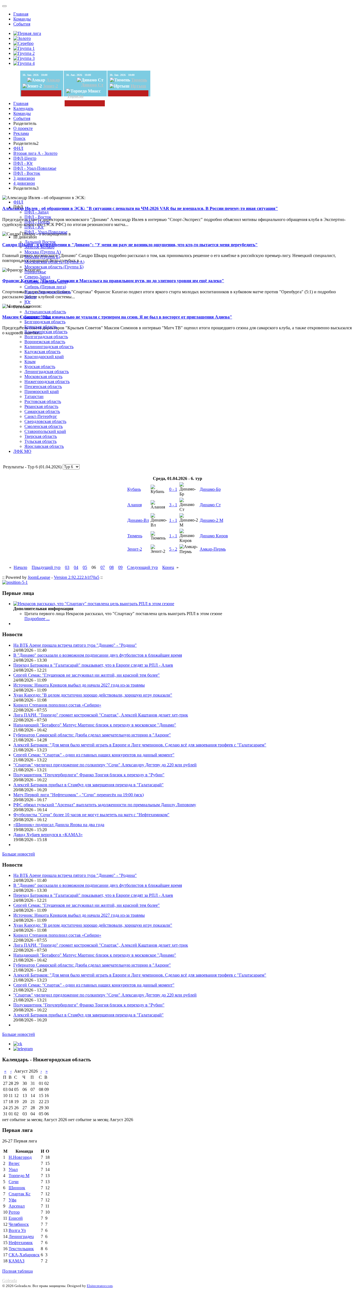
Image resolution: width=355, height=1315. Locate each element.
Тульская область (40, 441)
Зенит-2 (50, 86)
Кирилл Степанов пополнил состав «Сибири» (57, 705)
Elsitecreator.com (100, 1286)
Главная (20, 14)
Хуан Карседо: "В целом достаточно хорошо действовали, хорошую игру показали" (92, 695)
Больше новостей (18, 854)
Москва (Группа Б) (42, 257)
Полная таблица (17, 1271)
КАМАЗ (16, 1261)
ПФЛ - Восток (26, 173)
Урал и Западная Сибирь (47, 291)
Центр (30, 296)
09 (120, 567)
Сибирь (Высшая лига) (46, 281)
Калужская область (42, 351)
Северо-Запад (37, 276)
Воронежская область (44, 341)
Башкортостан (37, 316)
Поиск (19, 138)
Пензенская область (43, 386)
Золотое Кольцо (39, 247)
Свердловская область (45, 421)
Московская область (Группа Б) (53, 266)
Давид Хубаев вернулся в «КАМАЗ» (48, 834)
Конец (168, 567)
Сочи (14, 1181)
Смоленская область (43, 426)
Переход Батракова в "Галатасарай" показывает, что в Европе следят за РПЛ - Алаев (93, 665)
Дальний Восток (40, 242)
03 (67, 567)
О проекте (23, 128)
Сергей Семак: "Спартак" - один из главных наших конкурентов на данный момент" (93, 754)
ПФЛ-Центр (24, 158)
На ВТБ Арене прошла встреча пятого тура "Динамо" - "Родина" (75, 645)
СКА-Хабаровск (24, 1254)
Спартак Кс (20, 1193)
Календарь (23, 108)
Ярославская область (44, 446)
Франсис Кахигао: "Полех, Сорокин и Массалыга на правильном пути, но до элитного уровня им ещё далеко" (113, 280)
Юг (27, 301)
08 (111, 567)
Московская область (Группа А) (54, 262)
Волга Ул (17, 1230)
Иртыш (138, 86)
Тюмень (139, 80)
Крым (30, 361)
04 (76, 567)
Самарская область (42, 411)
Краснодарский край (44, 356)
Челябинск (19, 1224)
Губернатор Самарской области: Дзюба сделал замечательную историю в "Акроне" (92, 735)
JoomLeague (39, 577)
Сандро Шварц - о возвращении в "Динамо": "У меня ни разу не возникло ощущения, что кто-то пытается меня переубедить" (130, 244)
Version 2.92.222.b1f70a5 (76, 577)
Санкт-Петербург (40, 416)
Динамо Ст (92, 85)
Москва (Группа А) (42, 252)
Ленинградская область (46, 371)
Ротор (14, 1212)
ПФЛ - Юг (23, 163)
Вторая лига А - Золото (35, 153)
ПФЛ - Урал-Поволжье (34, 168)
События (21, 24)
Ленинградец (21, 1236)
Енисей (16, 1218)
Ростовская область (42, 401)
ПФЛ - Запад (36, 212)
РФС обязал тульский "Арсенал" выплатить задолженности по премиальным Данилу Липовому (104, 804)
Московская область (43, 376)
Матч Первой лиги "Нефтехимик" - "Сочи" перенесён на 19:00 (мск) (78, 794)
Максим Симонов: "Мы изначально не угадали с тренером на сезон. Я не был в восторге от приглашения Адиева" (117, 317)
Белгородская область (44, 321)
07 (102, 567)
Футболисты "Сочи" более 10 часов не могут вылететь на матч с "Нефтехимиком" (91, 814)
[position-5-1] (15, 582)
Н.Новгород (20, 1157)
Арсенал (17, 1206)
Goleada (9, 1280)
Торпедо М (19, 1175)
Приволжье (35, 271)
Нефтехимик (21, 1242)
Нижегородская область (47, 381)
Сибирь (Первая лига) (45, 286)
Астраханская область (45, 311)
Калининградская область (48, 346)
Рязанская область (41, 406)
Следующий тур (142, 567)
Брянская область (40, 326)
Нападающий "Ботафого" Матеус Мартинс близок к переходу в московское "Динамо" (94, 725)
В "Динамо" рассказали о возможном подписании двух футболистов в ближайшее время (97, 655)
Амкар (53, 80)
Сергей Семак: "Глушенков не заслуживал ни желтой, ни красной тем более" (86, 675)
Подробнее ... (37, 618)
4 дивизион (24, 183)
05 (85, 567)
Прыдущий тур (46, 567)
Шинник (17, 1187)
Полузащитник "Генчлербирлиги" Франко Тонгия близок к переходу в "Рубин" (88, 774)
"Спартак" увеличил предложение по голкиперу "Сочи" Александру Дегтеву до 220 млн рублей (105, 764)
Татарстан (34, 396)
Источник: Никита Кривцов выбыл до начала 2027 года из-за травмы (79, 685)
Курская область (39, 366)
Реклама (21, 133)
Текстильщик (21, 1248)
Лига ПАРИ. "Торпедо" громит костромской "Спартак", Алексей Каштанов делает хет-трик (100, 715)
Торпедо (75, 96)
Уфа (12, 1200)
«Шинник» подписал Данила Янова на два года (58, 824)
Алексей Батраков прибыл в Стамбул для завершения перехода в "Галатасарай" (88, 784)
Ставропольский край (45, 431)
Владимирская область (45, 331)
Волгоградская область (46, 336)
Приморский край (41, 391)
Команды (22, 19)
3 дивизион (24, 178)
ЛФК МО (22, 451)
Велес (14, 1163)
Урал (13, 1169)
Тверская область (40, 436)
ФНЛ (18, 148)
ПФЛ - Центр (37, 222)
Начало (20, 567)
